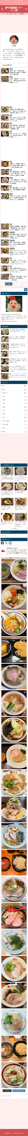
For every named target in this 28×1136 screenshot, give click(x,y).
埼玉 (14, 403)
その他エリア (14, 393)
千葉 (14, 396)
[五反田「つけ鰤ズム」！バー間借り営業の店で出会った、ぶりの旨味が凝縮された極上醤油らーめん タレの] (14, 916)
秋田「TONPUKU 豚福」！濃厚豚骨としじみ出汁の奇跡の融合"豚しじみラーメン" (18, 244)
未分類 (14, 431)
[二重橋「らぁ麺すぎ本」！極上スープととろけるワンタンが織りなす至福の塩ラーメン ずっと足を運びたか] (14, 703)
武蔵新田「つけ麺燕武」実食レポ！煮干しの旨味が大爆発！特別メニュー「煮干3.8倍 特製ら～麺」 (18, 165)
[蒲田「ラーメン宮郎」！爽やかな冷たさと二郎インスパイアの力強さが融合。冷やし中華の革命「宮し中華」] (14, 809)
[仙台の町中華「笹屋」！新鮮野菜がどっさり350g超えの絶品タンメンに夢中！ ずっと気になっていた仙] (14, 623)
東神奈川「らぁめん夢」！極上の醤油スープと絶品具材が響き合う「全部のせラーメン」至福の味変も (18, 197)
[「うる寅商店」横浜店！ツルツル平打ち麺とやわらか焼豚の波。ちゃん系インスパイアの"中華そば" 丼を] (14, 889)
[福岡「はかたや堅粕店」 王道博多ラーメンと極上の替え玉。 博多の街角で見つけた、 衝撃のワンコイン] (14, 1022)
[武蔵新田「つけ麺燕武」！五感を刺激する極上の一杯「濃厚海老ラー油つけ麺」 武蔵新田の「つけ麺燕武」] (14, 863)
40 (25, 283)
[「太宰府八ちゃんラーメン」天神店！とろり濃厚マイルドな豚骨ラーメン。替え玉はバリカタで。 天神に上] (14, 969)
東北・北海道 (14, 421)
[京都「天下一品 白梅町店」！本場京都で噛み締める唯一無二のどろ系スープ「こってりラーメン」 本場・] (14, 783)
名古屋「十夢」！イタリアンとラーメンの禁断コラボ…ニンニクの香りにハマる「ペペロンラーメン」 (18, 262)
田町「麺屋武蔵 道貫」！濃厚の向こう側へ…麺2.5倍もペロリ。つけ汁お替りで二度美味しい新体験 (18, 173)
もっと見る (13, 528)
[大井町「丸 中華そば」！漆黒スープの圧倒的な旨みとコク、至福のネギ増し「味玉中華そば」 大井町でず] (14, 730)
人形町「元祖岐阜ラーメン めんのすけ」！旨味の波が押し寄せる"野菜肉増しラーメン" (18, 80)
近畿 (14, 407)
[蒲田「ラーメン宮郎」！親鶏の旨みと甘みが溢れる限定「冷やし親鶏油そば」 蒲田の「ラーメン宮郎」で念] (14, 597)
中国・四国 (14, 424)
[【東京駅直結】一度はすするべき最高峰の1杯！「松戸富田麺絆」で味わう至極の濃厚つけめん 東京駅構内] (14, 650)
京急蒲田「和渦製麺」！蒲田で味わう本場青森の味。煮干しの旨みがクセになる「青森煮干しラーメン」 (18, 228)
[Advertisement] (14, 24)
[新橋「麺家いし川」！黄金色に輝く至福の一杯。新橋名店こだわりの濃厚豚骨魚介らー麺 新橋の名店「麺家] (14, 836)
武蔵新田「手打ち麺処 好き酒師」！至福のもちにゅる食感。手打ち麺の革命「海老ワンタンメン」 (18, 111)
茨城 (14, 400)
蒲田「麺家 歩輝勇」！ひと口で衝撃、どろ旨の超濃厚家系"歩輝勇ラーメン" (18, 189)
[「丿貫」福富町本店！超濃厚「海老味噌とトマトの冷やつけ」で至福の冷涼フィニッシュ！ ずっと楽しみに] (14, 756)
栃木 (14, 428)
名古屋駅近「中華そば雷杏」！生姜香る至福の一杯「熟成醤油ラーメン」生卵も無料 (18, 278)
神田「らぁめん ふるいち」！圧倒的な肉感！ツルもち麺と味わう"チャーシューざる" (18, 119)
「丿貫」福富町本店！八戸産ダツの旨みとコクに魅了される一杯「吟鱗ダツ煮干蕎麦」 (18, 181)
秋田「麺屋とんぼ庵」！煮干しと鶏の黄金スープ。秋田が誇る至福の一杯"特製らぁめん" (18, 236)
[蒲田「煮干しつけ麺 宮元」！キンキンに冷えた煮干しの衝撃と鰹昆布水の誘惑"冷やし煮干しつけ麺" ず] (14, 570)
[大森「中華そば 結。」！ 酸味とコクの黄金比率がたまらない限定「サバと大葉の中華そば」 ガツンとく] (14, 942)
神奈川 (14, 389)
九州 (14, 410)
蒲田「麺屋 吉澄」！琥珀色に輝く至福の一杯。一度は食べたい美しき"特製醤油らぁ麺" (18, 127)
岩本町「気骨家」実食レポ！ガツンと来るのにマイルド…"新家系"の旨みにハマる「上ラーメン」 (18, 270)
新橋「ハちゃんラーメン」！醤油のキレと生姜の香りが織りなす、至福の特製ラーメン (18, 135)
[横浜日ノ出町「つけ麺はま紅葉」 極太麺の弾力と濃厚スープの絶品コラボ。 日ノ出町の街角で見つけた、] (14, 1049)
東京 (14, 385)
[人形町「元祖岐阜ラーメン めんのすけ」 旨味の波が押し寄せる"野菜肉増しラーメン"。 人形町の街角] (14, 1075)
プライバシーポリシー (6, 1095)
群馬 (14, 414)
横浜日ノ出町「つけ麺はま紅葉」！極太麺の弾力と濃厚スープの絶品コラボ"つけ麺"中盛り (18, 72)
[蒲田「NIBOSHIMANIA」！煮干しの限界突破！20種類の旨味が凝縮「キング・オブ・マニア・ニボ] (14, 676)
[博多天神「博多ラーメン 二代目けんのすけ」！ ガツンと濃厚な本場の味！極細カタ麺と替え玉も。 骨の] (14, 995)
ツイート (3, 535)
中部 (14, 417)
